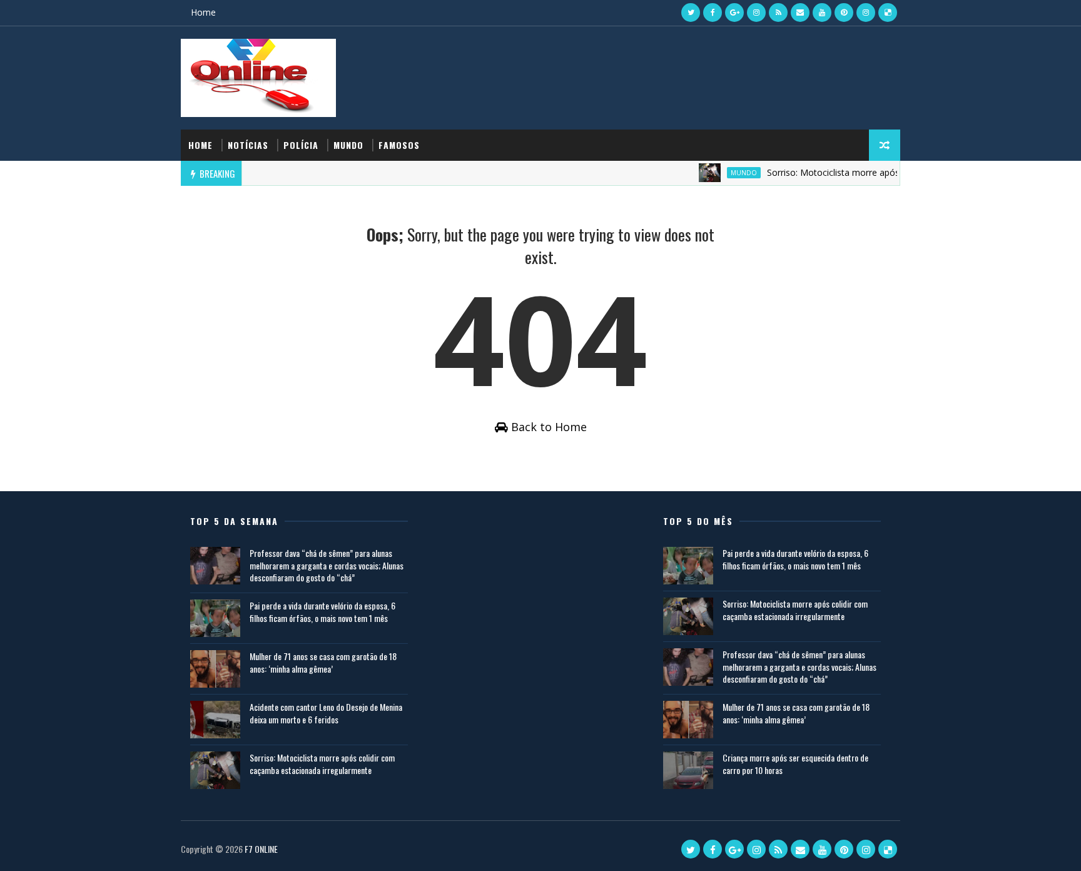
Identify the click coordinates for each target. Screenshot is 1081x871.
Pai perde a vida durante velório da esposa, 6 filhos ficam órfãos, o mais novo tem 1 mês (322, 611)
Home (203, 12)
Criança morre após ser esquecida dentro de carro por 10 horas (795, 764)
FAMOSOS (399, 144)
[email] (800, 12)
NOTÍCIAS (248, 144)
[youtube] (822, 12)
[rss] (778, 12)
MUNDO (348, 144)
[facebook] (712, 12)
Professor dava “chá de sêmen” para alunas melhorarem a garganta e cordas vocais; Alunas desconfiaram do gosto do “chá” (326, 565)
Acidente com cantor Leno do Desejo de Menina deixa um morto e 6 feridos (326, 713)
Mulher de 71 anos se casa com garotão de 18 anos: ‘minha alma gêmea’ (323, 662)
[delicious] (887, 12)
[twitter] (690, 12)
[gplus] (734, 12)
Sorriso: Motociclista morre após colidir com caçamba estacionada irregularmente (322, 764)
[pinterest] (844, 12)
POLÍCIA (300, 144)
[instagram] (756, 12)
